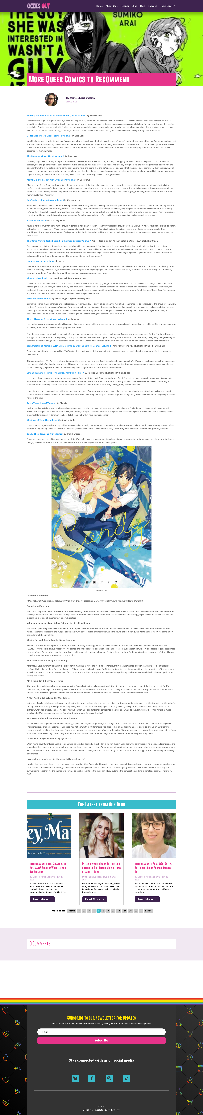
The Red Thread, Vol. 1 (38, 278)
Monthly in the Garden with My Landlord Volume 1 (52, 179)
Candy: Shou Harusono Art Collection (45, 434)
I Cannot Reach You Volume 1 (41, 261)
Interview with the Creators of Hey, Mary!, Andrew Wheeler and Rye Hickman (48, 867)
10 (119, 910)
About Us (111, 5)
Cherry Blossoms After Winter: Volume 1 (47, 319)
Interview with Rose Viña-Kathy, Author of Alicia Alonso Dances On (153, 867)
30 (130, 910)
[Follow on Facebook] (91, 1078)
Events (125, 5)
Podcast (152, 5)
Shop (134, 5)
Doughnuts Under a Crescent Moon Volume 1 (49, 135)
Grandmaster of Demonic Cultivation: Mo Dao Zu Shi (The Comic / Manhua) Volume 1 (69, 345)
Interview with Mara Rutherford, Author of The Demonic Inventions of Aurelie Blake (101, 867)
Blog (142, 5)
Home (99, 5)
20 (124, 910)
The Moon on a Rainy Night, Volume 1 (45, 156)
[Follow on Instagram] (109, 1078)
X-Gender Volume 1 (36, 220)
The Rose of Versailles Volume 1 (43, 420)
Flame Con (165, 5)
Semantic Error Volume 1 (39, 298)
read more (40, 899)
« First (71, 910)
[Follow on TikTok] (126, 1078)
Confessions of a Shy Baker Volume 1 (45, 200)
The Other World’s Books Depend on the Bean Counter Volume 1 (59, 241)
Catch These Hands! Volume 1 (41, 403)
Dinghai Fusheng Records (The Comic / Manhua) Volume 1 (55, 372)
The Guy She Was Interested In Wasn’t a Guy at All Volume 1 (57, 115)
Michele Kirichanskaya (44, 876)
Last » (148, 910)
